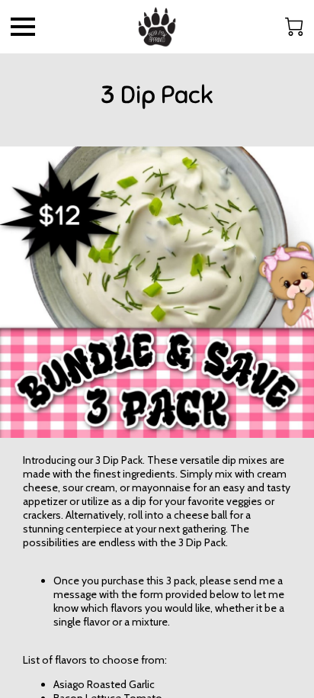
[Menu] (23, 27)
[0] (294, 27)
